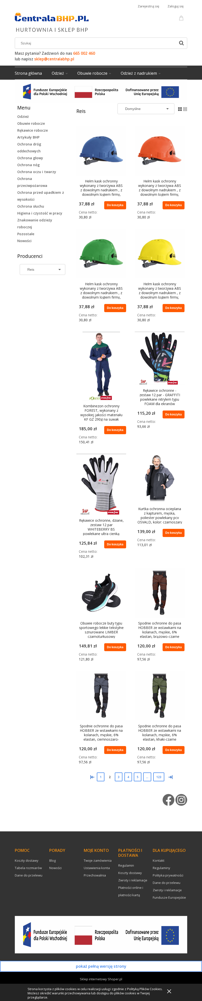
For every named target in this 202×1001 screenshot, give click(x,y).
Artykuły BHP (28, 137)
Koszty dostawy (26, 860)
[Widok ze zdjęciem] (180, 108)
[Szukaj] (181, 43)
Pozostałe (25, 234)
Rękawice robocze (32, 130)
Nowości (24, 240)
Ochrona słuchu (30, 206)
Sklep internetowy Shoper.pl (101, 979)
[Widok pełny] (185, 108)
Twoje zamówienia (98, 860)
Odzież (23, 116)
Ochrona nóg (28, 164)
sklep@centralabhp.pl (54, 59)
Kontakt (158, 860)
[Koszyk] (182, 17)
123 (158, 777)
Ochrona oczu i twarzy (36, 171)
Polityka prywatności (168, 875)
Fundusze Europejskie (169, 897)
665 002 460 (84, 53)
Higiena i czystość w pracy (39, 213)
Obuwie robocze (31, 123)
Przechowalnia (95, 875)
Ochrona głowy (30, 158)
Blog (52, 860)
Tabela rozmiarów (28, 868)
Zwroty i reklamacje (132, 880)
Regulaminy (161, 868)
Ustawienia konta (97, 868)
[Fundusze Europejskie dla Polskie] (101, 91)
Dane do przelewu (28, 875)
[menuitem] (33, 73)
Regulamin (126, 865)
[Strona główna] (52, 21)
